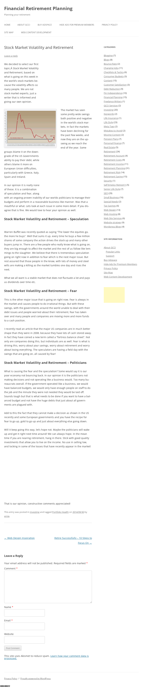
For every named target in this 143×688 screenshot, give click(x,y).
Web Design (110, 209)
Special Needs (111, 201)
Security (108, 180)
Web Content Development (36, 32)
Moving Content (112, 134)
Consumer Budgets (114, 76)
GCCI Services (111, 105)
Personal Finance (112, 143)
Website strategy (112, 222)
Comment (11, 568)
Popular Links (113, 251)
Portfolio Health (60, 512)
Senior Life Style (112, 189)
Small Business (111, 197)
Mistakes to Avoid (113, 130)
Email (8, 620)
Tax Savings (110, 205)
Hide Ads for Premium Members (76, 24)
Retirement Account (114, 155)
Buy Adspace (45, 24)
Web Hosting (110, 214)
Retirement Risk (112, 172)
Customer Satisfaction (115, 84)
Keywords (109, 113)
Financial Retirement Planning (38, 8)
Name (8, 607)
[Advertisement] (66, 84)
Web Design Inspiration (19, 538)
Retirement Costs (113, 159)
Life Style (108, 122)
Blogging (108, 55)
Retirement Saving (113, 176)
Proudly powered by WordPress (35, 678)
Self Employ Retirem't (115, 184)
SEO (106, 193)
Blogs (106, 59)
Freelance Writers (113, 101)
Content (108, 80)
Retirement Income (114, 164)
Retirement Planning (114, 168)
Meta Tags (109, 126)
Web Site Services (113, 218)
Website (9, 634)
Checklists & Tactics (114, 72)
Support (110, 255)
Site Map (8, 32)
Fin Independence (113, 93)
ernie (6, 516)
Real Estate (109, 147)
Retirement (109, 151)
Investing (34, 512)
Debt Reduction (112, 88)
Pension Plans (111, 139)
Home (7, 24)
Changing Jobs (111, 68)
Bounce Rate (110, 63)
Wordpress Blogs (112, 226)
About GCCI (23, 24)
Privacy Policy (110, 24)
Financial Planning (113, 97)
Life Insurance (111, 118)
